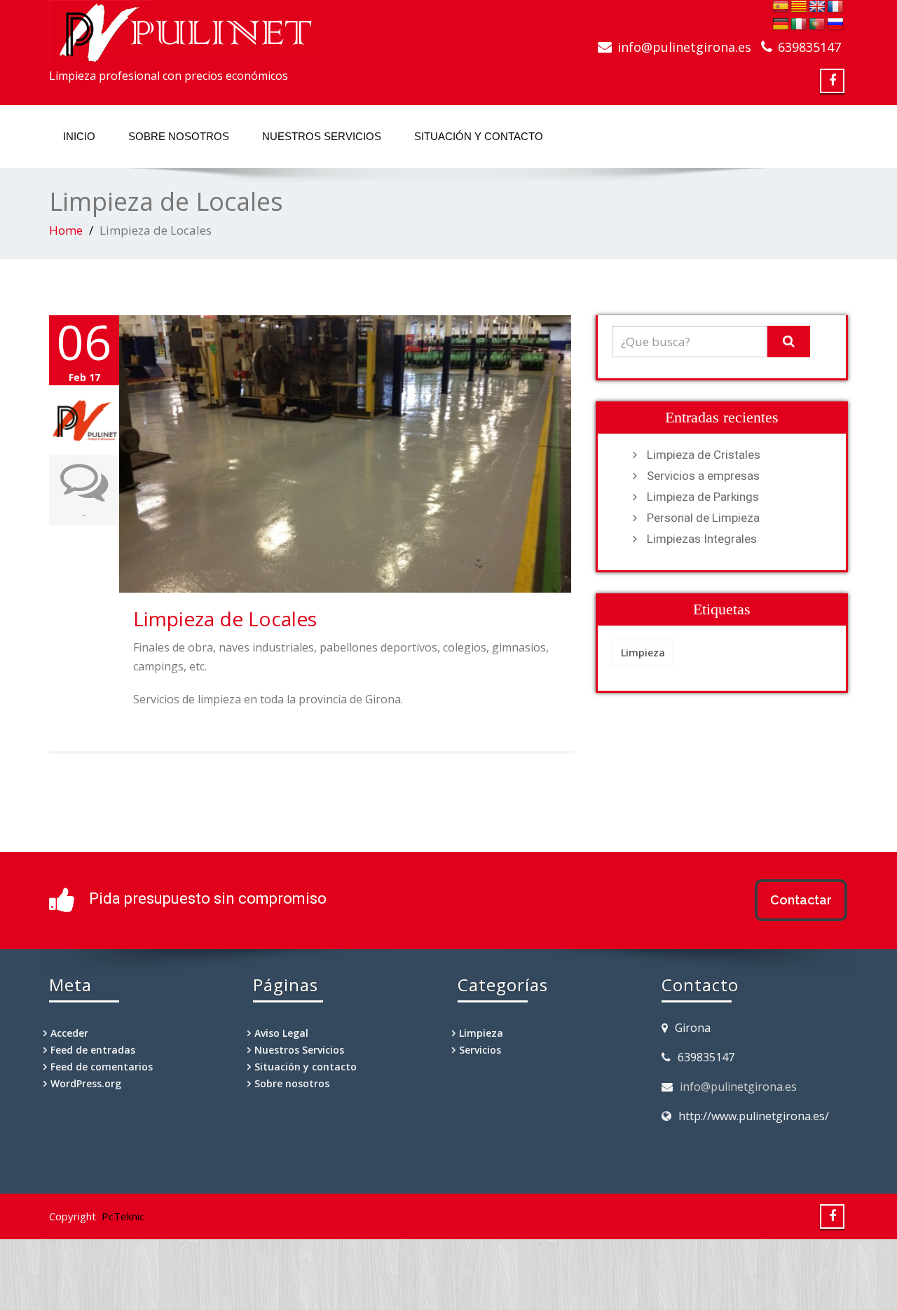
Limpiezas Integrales (702, 539)
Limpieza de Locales (225, 618)
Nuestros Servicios (321, 136)
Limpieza (643, 652)
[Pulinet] (184, 27)
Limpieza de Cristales (703, 455)
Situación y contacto (478, 136)
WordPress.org (85, 1083)
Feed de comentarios (101, 1066)
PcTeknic (123, 1216)
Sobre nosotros (178, 136)
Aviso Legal (281, 1033)
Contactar (801, 899)
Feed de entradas (92, 1049)
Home (66, 230)
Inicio (79, 136)
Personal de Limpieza (703, 518)
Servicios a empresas (703, 476)
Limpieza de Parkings (703, 497)
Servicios (480, 1049)
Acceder (69, 1033)
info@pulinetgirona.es (738, 1086)
